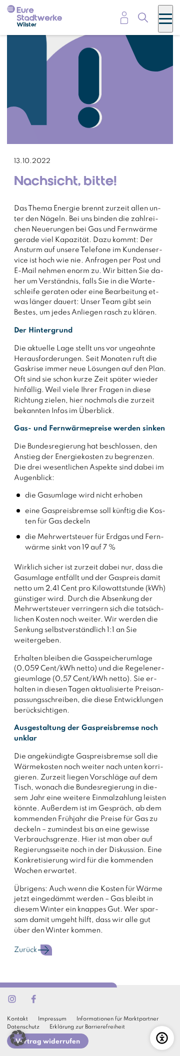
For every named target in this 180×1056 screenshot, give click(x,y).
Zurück (25, 950)
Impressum (52, 1019)
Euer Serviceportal (124, 18)
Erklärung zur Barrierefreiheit (87, 1027)
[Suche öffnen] (143, 19)
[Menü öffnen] (165, 18)
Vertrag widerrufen (48, 1041)
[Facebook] (33, 999)
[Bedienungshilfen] (162, 1038)
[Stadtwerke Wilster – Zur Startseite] (34, 17)
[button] (18, 1038)
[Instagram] (12, 999)
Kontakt (17, 1019)
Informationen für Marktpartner (117, 1019)
